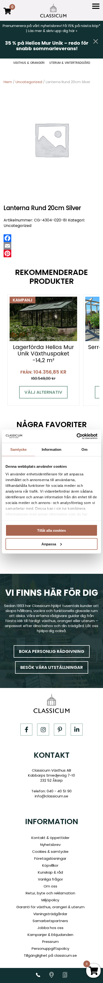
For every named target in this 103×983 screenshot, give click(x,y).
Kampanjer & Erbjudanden (50, 934)
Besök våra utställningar (51, 667)
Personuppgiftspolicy (50, 948)
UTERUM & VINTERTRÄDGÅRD (69, 63)
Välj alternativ (43, 392)
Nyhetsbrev (50, 844)
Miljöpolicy (50, 899)
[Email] (7, 246)
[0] (7, 14)
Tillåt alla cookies (51, 530)
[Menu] (95, 6)
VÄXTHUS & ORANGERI (29, 63)
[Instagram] (43, 730)
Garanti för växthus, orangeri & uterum (50, 906)
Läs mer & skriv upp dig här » (52, 30)
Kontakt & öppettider (50, 837)
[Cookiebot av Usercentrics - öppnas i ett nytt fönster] (76, 436)
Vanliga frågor (50, 879)
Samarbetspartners (50, 920)
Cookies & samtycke (50, 851)
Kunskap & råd (50, 872)
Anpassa (48, 544)
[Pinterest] (7, 253)
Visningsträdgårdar (50, 913)
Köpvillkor (50, 865)
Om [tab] (84, 449)
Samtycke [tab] (18, 449)
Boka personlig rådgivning (51, 651)
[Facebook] (7, 238)
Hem (8, 81)
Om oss (50, 886)
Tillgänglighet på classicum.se (50, 955)
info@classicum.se (51, 796)
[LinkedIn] (77, 730)
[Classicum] (53, 10)
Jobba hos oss (50, 927)
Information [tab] (51, 449)
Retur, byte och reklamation (50, 893)
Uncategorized (29, 81)
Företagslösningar (50, 858)
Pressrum (50, 941)
